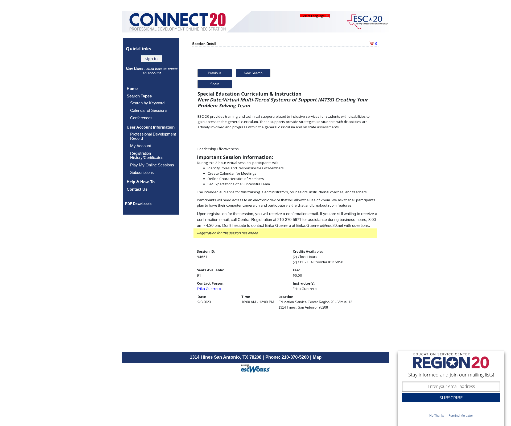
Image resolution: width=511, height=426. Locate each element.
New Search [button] (253, 73)
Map (317, 357)
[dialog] (451, 388)
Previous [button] (214, 73)
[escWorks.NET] (255, 367)
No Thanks (436, 415)
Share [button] (214, 84)
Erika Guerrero (209, 288)
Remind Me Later (460, 415)
